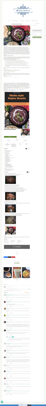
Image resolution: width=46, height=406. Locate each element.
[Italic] (8, 289)
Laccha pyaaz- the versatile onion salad (9, 71)
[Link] (15, 289)
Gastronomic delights (15, 20)
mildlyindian (5, 259)
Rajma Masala (5, 91)
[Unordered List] (12, 289)
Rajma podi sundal (6, 69)
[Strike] (10, 289)
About (9, 20)
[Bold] (7, 289)
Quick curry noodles (26, 278)
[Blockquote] (13, 289)
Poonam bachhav (8, 330)
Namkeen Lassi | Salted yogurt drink (16, 279)
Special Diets (22, 20)
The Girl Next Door (8, 301)
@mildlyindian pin (5, 76)
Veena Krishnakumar (8, 390)
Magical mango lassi (6, 72)
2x (27, 148)
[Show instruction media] (27, 172)
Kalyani (7, 308)
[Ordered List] (11, 289)
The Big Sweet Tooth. (22, 87)
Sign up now (16, 405)
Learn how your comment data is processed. (17, 290)
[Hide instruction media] (29, 172)
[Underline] (9, 289)
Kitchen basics (27, 20)
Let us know (16, 247)
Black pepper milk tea (7, 278)
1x (26, 148)
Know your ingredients (34, 20)
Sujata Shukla (8, 350)
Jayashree (7, 365)
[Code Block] (14, 289)
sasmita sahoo (8, 371)
